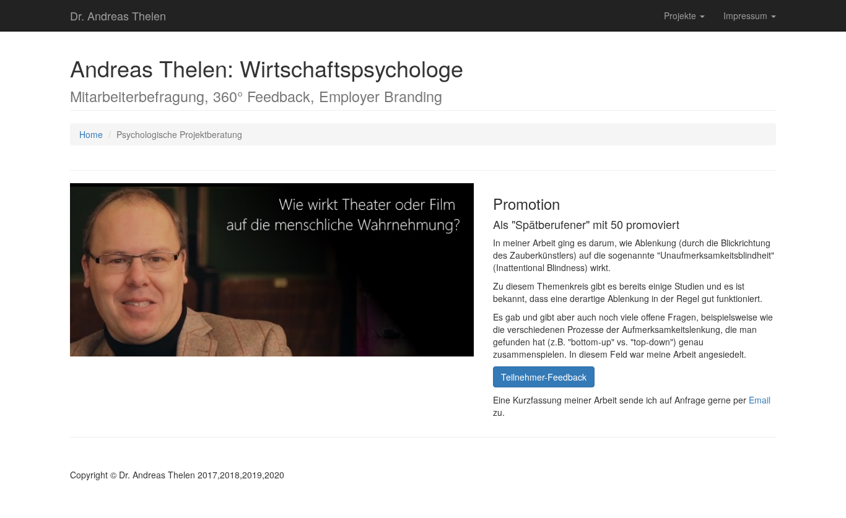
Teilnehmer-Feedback (544, 377)
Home (91, 134)
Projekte (681, 15)
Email (759, 400)
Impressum (746, 15)
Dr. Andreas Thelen (118, 15)
